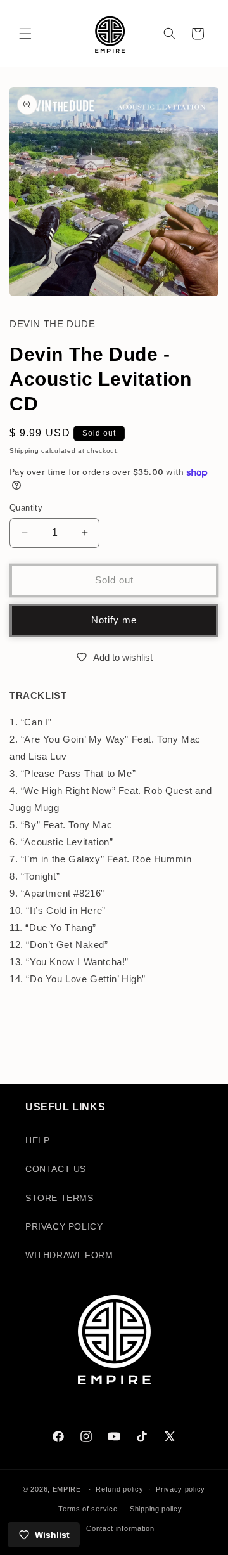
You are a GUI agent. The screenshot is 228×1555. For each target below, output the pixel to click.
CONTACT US (55, 1169)
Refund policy (119, 1489)
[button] (25, 34)
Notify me (114, 620)
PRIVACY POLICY (64, 1226)
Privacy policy (180, 1489)
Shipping (24, 450)
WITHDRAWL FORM (69, 1255)
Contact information (120, 1528)
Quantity (26, 507)
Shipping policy (156, 1509)
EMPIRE (68, 1489)
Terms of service (87, 1509)
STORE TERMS (59, 1198)
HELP (37, 1140)
